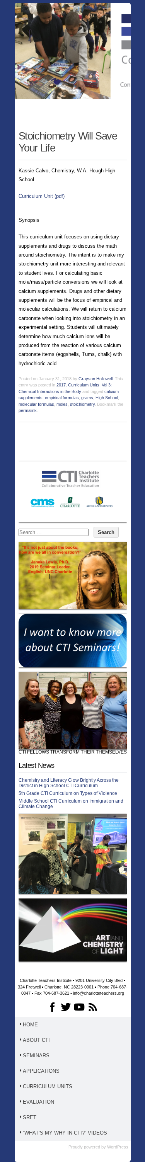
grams (87, 397)
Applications (41, 1071)
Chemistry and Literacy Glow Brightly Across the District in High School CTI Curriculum (69, 783)
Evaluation (38, 1102)
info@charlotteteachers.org (98, 993)
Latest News (37, 765)
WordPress (117, 1147)
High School (107, 397)
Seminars (36, 1055)
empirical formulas (62, 397)
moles (62, 404)
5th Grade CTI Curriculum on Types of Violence (68, 793)
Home (30, 1025)
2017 (61, 385)
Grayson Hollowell (95, 378)
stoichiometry (82, 404)
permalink (28, 410)
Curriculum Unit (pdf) (42, 196)
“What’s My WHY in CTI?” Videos (65, 1133)
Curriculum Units (83, 385)
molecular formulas (36, 404)
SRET (29, 1117)
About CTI (36, 1040)
